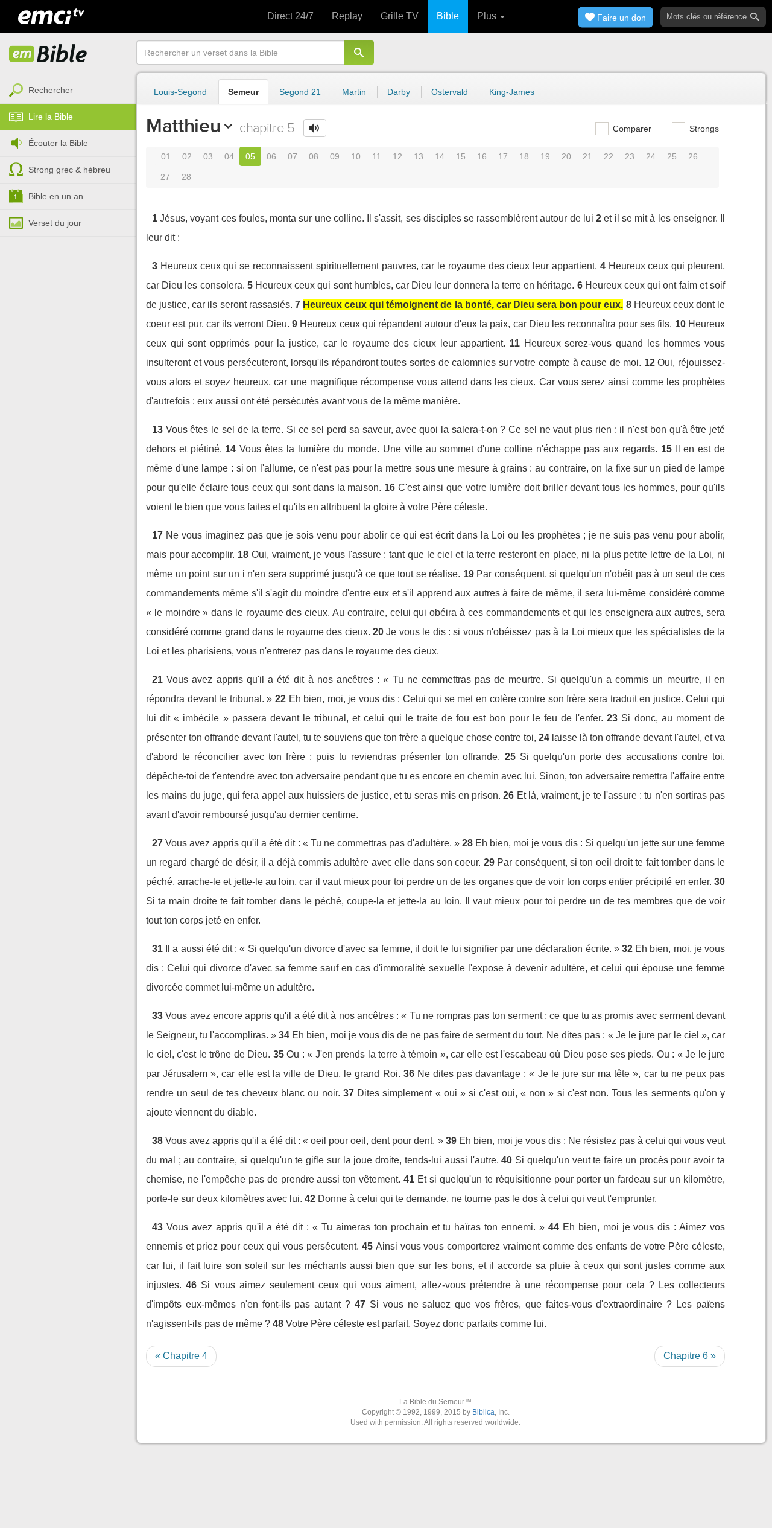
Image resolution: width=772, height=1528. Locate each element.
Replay (347, 16)
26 (693, 156)
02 (187, 156)
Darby (398, 92)
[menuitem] (68, 90)
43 (157, 1227)
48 (278, 1324)
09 (335, 156)
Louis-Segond (180, 92)
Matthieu (183, 125)
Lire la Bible (50, 116)
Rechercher (50, 90)
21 (587, 156)
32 (627, 949)
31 (157, 949)
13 (418, 156)
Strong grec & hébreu (69, 169)
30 (719, 882)
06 (271, 156)
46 (191, 1285)
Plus (488, 16)
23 (629, 156)
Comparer (630, 128)
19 (545, 156)
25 (672, 156)
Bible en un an (55, 196)
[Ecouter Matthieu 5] (314, 128)
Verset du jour (54, 223)
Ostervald (449, 92)
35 (278, 1054)
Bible (448, 16)
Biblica (483, 1412)
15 (461, 156)
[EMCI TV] (51, 15)
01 (166, 156)
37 (348, 1093)
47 (360, 1304)
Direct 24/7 (290, 16)
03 (208, 156)
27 (165, 177)
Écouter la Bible (58, 143)
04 (229, 156)
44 (553, 1227)
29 (489, 862)
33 (157, 1016)
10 (356, 156)
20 (566, 156)
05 (250, 156)
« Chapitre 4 (181, 1356)
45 (367, 1246)
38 (157, 1141)
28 (186, 177)
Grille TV (400, 16)
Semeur (243, 92)
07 (292, 156)
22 (608, 156)
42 (310, 1199)
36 (408, 1074)
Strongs (703, 128)
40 (506, 1160)
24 (651, 156)
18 (524, 156)
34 (284, 1035)
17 (503, 156)
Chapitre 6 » (689, 1356)
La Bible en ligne (48, 54)
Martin (354, 92)
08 (313, 156)
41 (408, 1179)
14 (440, 156)
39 (451, 1141)
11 (376, 156)
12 (397, 156)
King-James (511, 92)
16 (482, 156)
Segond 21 (300, 92)
